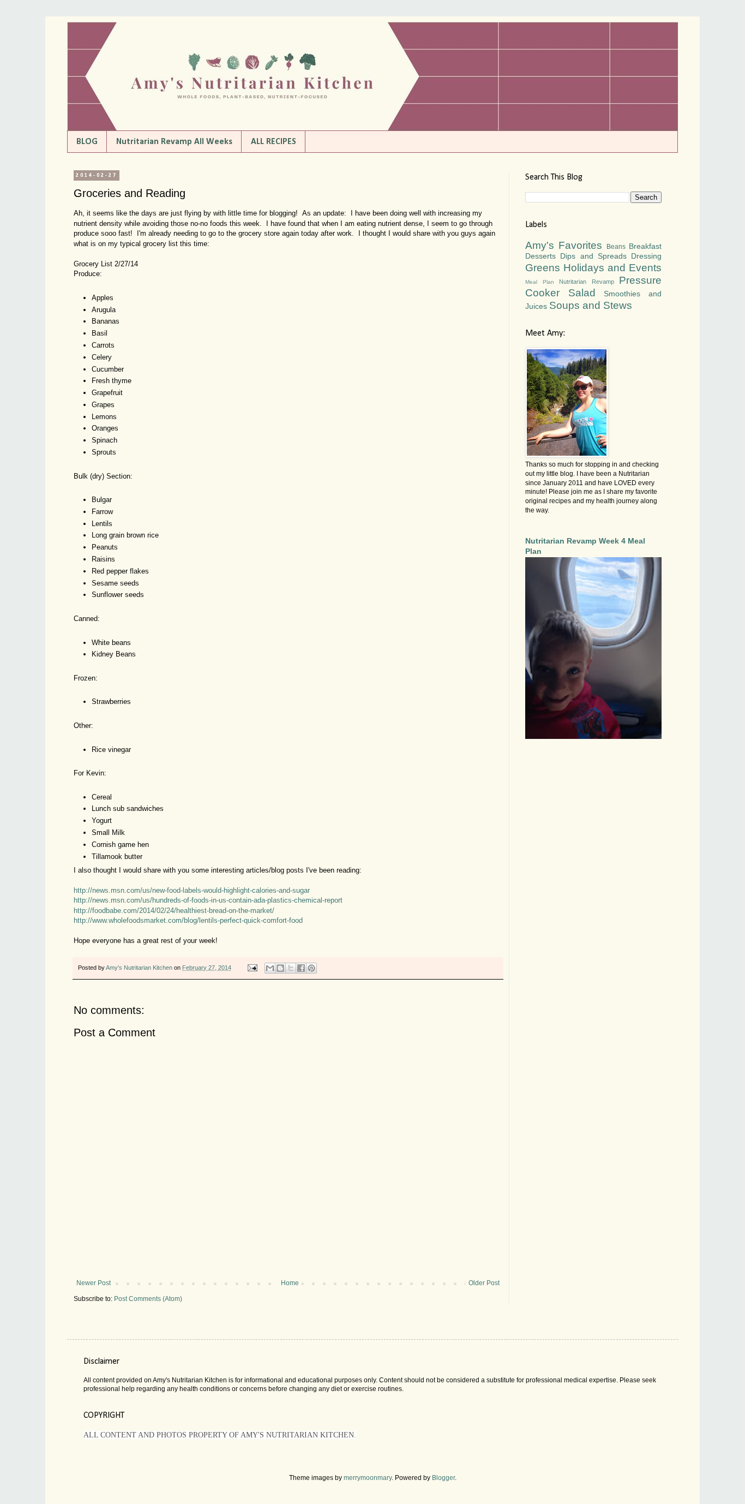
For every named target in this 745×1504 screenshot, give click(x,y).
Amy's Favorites (563, 245)
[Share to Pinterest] (311, 968)
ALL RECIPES (273, 142)
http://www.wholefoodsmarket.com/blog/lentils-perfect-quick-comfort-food (188, 920)
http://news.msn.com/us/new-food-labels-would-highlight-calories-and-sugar (192, 890)
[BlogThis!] (280, 968)
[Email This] (270, 968)
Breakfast (645, 246)
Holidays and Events (612, 267)
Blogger (443, 1478)
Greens (542, 267)
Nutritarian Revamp (586, 281)
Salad (582, 293)
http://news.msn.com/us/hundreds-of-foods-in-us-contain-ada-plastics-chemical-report (208, 900)
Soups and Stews (590, 305)
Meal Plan (539, 282)
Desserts (540, 256)
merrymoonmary (368, 1478)
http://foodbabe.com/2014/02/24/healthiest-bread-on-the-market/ (174, 910)
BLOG (87, 142)
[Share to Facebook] (301, 968)
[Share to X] (290, 968)
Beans (616, 246)
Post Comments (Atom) (148, 1299)
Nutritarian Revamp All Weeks (174, 142)
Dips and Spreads (593, 256)
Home (290, 1283)
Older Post (484, 1283)
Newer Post (93, 1283)
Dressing (646, 256)
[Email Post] (252, 967)
